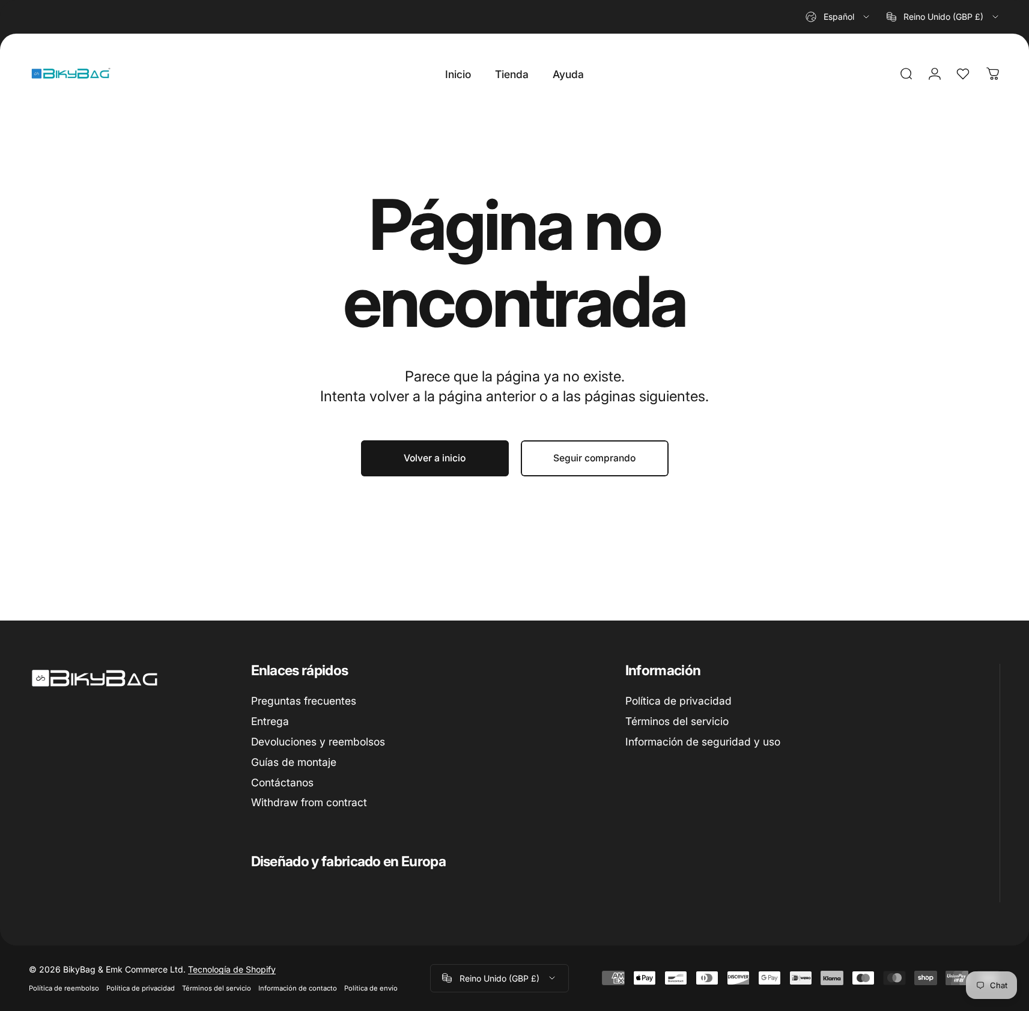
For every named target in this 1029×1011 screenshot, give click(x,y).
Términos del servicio (677, 721)
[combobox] (838, 17)
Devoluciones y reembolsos (318, 741)
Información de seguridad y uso (702, 741)
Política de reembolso (64, 988)
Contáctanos (282, 782)
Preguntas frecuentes (303, 700)
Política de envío (371, 988)
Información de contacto (297, 988)
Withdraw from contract (309, 802)
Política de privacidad (678, 700)
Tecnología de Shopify (232, 969)
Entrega (270, 721)
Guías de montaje (293, 761)
